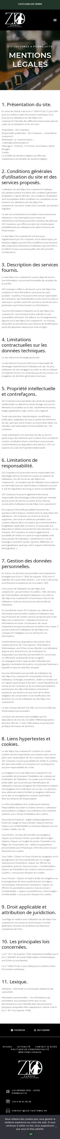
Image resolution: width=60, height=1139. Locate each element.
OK (30, 1134)
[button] (55, 20)
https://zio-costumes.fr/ (31, 189)
